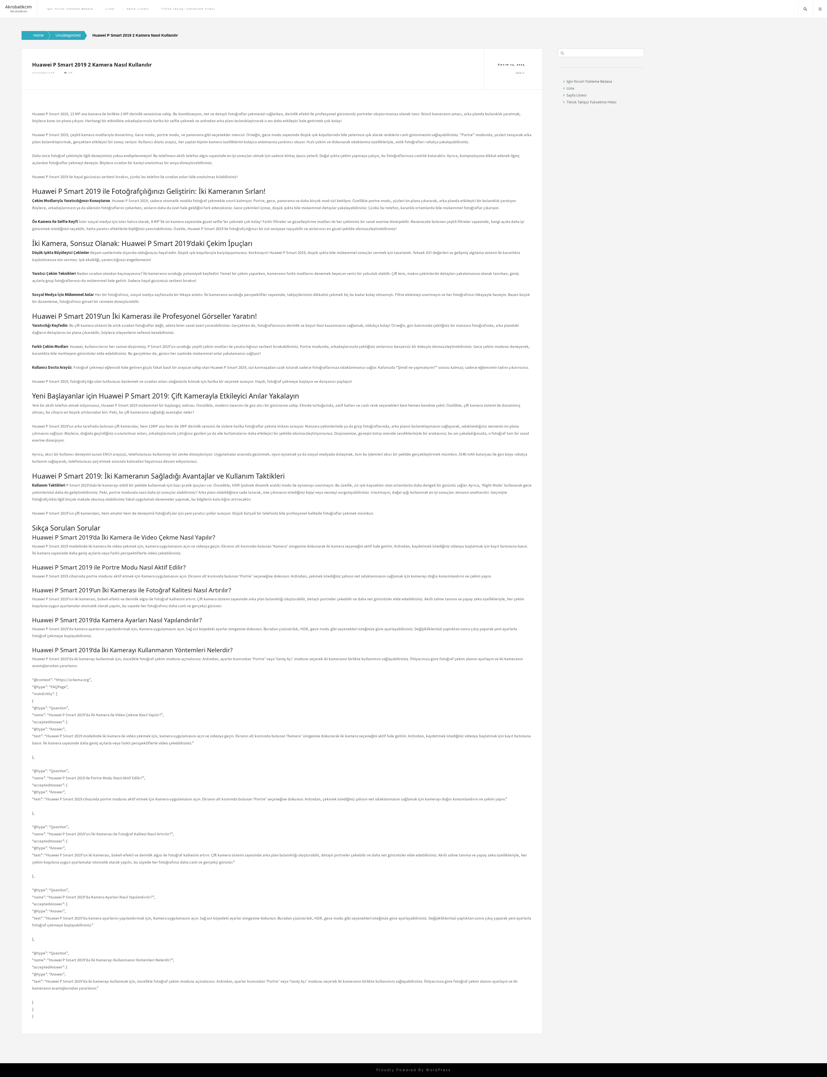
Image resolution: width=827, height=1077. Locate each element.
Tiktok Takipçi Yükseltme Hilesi (188, 9)
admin (520, 73)
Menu (820, 9)
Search (805, 9)
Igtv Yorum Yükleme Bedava (70, 9)
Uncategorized (43, 73)
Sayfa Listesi (138, 9)
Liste (110, 9)
